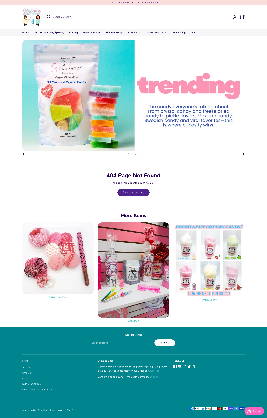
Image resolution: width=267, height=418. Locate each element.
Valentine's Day (58, 297)
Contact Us (134, 32)
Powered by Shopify (65, 410)
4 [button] (135, 154)
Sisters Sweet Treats (47, 410)
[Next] (243, 154)
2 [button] (128, 154)
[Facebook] (175, 366)
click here (155, 376)
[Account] (235, 17)
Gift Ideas (133, 321)
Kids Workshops (114, 32)
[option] (133, 95)
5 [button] (138, 154)
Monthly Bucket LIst (156, 32)
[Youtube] (179, 366)
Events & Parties (92, 32)
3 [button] (132, 154)
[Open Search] (48, 16)
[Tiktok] (189, 366)
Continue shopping (133, 192)
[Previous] (24, 154)
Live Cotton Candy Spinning (49, 32)
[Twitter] (194, 366)
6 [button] (142, 154)
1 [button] (124, 154)
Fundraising (179, 32)
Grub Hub (153, 370)
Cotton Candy (209, 300)
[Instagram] (184, 366)
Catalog (73, 32)
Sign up (164, 342)
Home (25, 32)
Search (26, 367)
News (193, 32)
